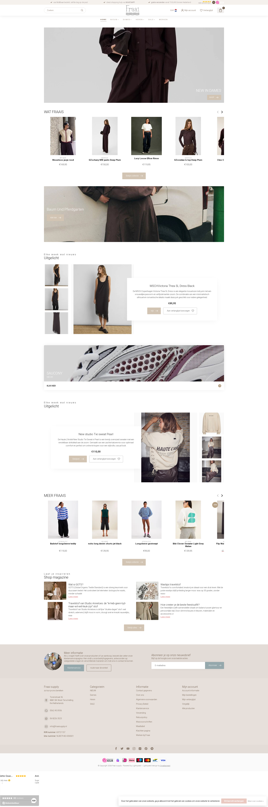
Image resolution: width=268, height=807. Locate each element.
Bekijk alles (132, 628)
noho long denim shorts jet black (104, 543)
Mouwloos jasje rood (63, 160)
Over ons (140, 695)
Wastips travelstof (171, 584)
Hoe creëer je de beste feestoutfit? (180, 604)
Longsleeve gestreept (146, 543)
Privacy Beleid (142, 704)
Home (103, 20)
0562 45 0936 (56, 710)
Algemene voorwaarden (146, 699)
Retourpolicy (141, 717)
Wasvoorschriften (144, 722)
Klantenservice (74, 668)
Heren (139, 20)
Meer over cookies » (256, 801)
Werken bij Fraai (143, 735)
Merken (163, 20)
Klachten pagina (143, 731)
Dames (126, 20)
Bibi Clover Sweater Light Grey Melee (188, 544)
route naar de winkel (99, 668)
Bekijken (76, 459)
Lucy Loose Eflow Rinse (146, 158)
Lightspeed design (150, 766)
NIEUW (113, 20)
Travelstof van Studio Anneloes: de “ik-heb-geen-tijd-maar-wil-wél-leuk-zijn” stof (97, 605)
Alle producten (188, 708)
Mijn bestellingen (189, 695)
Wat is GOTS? (75, 584)
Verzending (141, 713)
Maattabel (140, 726)
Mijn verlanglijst (189, 699)
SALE (151, 20)
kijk (152, 311)
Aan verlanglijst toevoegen (178, 311)
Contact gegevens (144, 690)
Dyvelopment (165, 766)
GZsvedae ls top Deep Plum (188, 160)
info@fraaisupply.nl (58, 726)
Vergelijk (185, 704)
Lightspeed (136, 766)
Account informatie (190, 690)
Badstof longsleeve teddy (63, 543)
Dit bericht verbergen (234, 801)
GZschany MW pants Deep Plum (105, 160)
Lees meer (73, 597)
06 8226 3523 (56, 718)
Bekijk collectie (132, 176)
